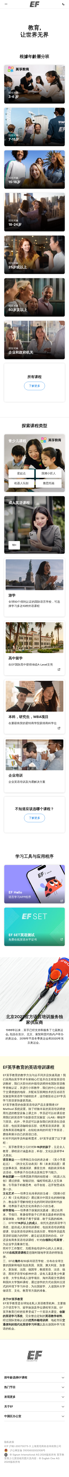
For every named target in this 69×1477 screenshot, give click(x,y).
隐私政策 (9, 1442)
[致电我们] (63, 4)
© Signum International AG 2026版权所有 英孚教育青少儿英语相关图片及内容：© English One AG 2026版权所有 (34, 1458)
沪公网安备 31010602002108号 (27, 1450)
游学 (39, 1282)
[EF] (34, 4)
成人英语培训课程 (28, 1227)
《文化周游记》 (21, 1197)
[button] (6, 4)
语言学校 (38, 1261)
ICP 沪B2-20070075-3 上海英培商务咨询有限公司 (32, 1446)
